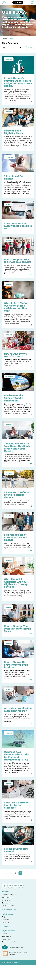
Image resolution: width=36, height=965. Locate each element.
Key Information (8, 931)
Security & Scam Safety (9, 942)
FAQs (3, 917)
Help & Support (8, 914)
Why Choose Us (7, 897)
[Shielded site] (21, 885)
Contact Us (5, 920)
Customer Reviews (9, 910)
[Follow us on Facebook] (4, 885)
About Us (5, 892)
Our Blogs (5, 903)
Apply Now (18, 2)
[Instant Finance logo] (4, 2)
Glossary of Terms (7, 939)
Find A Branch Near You (9, 895)
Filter (30, 48)
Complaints (5, 922)
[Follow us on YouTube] (15, 885)
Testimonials (6, 900)
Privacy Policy (6, 936)
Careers (5, 926)
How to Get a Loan (8, 906)
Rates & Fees (6, 934)
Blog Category (10, 43)
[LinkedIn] (10, 885)
